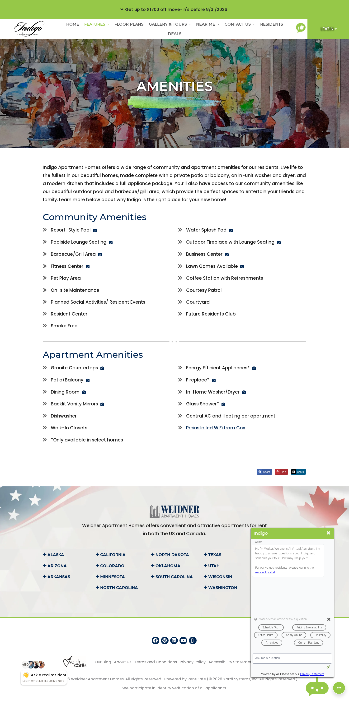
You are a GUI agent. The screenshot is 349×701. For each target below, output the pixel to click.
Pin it (283, 472)
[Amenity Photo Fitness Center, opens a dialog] (88, 266)
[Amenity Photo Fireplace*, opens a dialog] (214, 380)
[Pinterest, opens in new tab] (165, 640)
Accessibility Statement (231, 662)
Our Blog (103, 662)
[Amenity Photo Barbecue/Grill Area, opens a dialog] (100, 255)
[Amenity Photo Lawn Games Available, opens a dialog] (242, 266)
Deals (174, 33)
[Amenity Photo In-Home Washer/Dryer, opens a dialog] (244, 392)
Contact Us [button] (238, 24)
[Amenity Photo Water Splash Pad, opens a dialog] (231, 230)
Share (266, 472)
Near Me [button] (206, 24)
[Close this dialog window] (328, 533)
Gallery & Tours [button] (168, 24)
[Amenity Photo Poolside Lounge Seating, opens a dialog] (111, 242)
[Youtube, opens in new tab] (183, 640)
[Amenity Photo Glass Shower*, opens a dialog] (223, 404)
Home (72, 24)
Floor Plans (128, 24)
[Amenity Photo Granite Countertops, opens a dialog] (102, 368)
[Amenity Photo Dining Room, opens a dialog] (84, 392)
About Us (122, 662)
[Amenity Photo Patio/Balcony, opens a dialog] (88, 380)
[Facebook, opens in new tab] (155, 640)
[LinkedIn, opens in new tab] (174, 640)
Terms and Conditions (155, 662)
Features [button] (95, 24)
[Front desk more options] (339, 688)
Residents (272, 24)
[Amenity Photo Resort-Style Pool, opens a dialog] (95, 230)
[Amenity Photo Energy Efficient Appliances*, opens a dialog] (254, 368)
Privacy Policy (193, 662)
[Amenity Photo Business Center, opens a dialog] (227, 255)
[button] (174, 9)
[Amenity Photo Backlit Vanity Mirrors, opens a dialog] (102, 404)
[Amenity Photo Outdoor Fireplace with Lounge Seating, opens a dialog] (279, 242)
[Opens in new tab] (301, 27)
